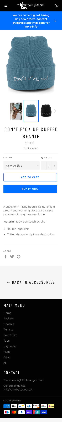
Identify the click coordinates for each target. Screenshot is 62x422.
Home (7, 313)
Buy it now (30, 189)
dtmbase (16, 400)
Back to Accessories (33, 282)
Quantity (46, 157)
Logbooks (10, 346)
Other (7, 357)
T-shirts (8, 329)
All (5, 362)
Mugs (6, 351)
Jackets (8, 318)
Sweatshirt (10, 335)
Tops (6, 340)
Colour (7, 157)
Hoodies (8, 324)
